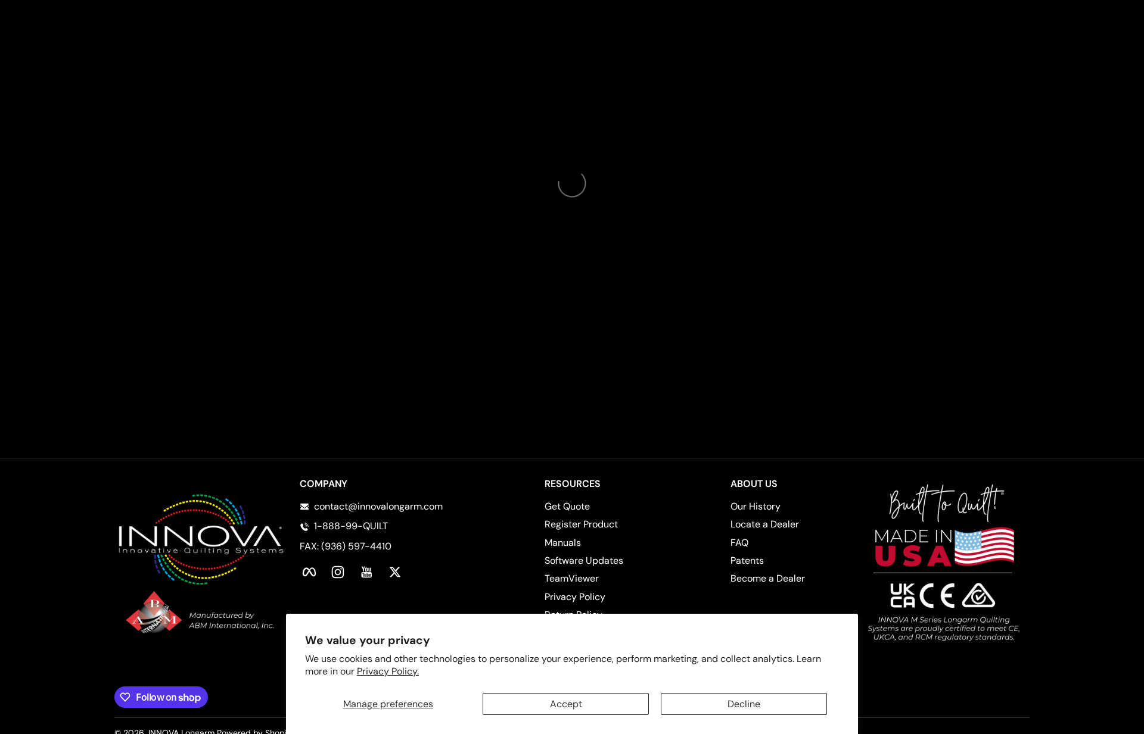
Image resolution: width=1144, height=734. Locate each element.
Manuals (563, 542)
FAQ (739, 542)
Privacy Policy (575, 597)
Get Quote (567, 506)
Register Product (581, 524)
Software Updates (584, 560)
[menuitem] (601, 506)
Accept (566, 704)
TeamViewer (572, 578)
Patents (747, 560)
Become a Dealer (767, 578)
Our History (755, 506)
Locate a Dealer (764, 524)
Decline (744, 704)
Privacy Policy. (388, 671)
